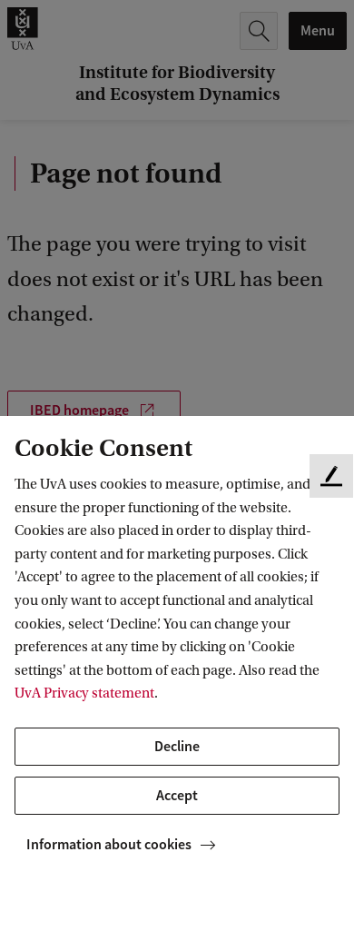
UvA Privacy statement (84, 693)
